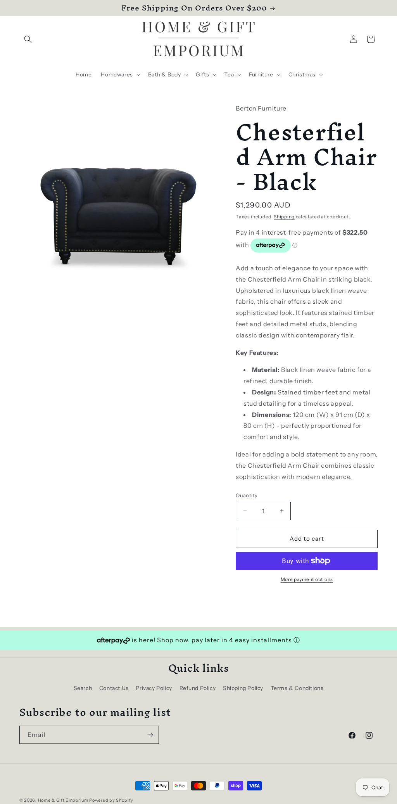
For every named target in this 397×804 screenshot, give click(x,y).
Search (83, 688)
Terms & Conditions (297, 688)
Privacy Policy (154, 688)
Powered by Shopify (111, 800)
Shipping (284, 217)
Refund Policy (198, 688)
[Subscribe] (150, 735)
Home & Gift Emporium (63, 800)
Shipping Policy (243, 688)
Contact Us (114, 688)
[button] (27, 39)
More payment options (307, 579)
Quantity (246, 495)
